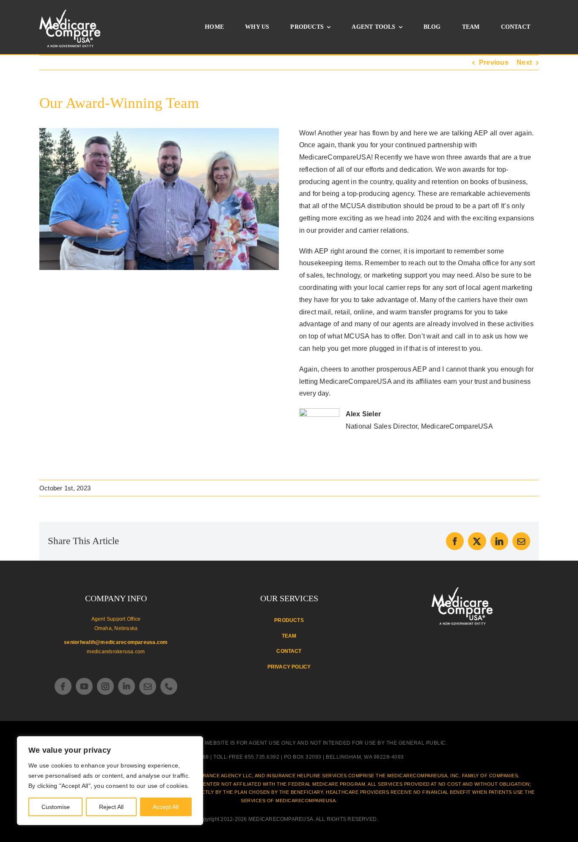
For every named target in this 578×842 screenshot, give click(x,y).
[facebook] (63, 686)
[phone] (168, 686)
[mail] (147, 686)
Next (524, 62)
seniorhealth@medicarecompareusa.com (116, 642)
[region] (110, 780)
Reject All (111, 806)
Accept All (166, 806)
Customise (55, 806)
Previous (494, 62)
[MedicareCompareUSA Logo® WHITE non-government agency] (462, 590)
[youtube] (84, 686)
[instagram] (105, 686)
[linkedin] (126, 686)
